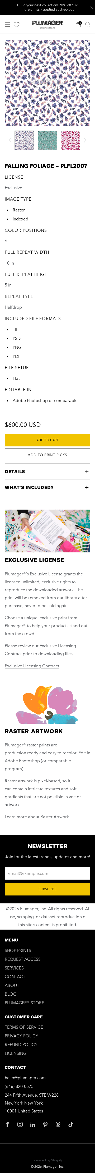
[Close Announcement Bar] (92, 7)
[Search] (87, 24)
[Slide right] (83, 140)
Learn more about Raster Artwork (37, 816)
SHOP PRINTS (18, 950)
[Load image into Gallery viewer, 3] (70, 140)
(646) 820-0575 (19, 1086)
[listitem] (47, 7)
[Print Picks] (16, 24)
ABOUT (12, 985)
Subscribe (47, 889)
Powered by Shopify (47, 1160)
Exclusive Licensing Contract (32, 665)
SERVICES (14, 968)
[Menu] (7, 24)
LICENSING (15, 1053)
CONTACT (15, 976)
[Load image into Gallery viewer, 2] (47, 140)
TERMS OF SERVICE (24, 1027)
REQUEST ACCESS (23, 959)
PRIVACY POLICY (21, 1035)
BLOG (10, 994)
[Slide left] (11, 140)
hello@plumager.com (25, 1077)
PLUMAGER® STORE (24, 1002)
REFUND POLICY (21, 1044)
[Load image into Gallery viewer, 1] (24, 140)
